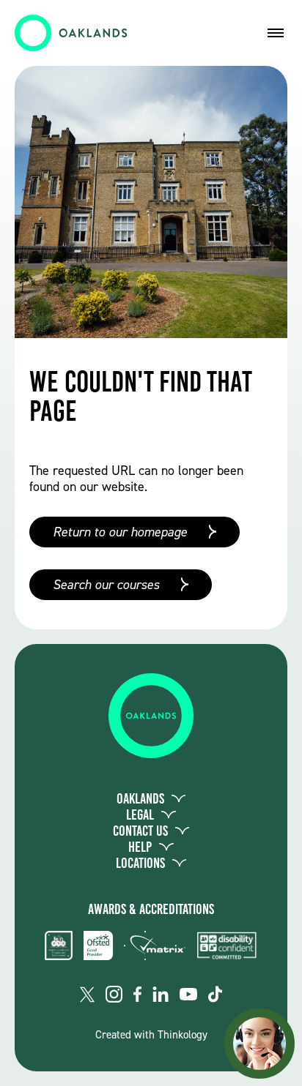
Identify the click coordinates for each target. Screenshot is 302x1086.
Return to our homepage (120, 532)
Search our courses (106, 584)
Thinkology (182, 1034)
